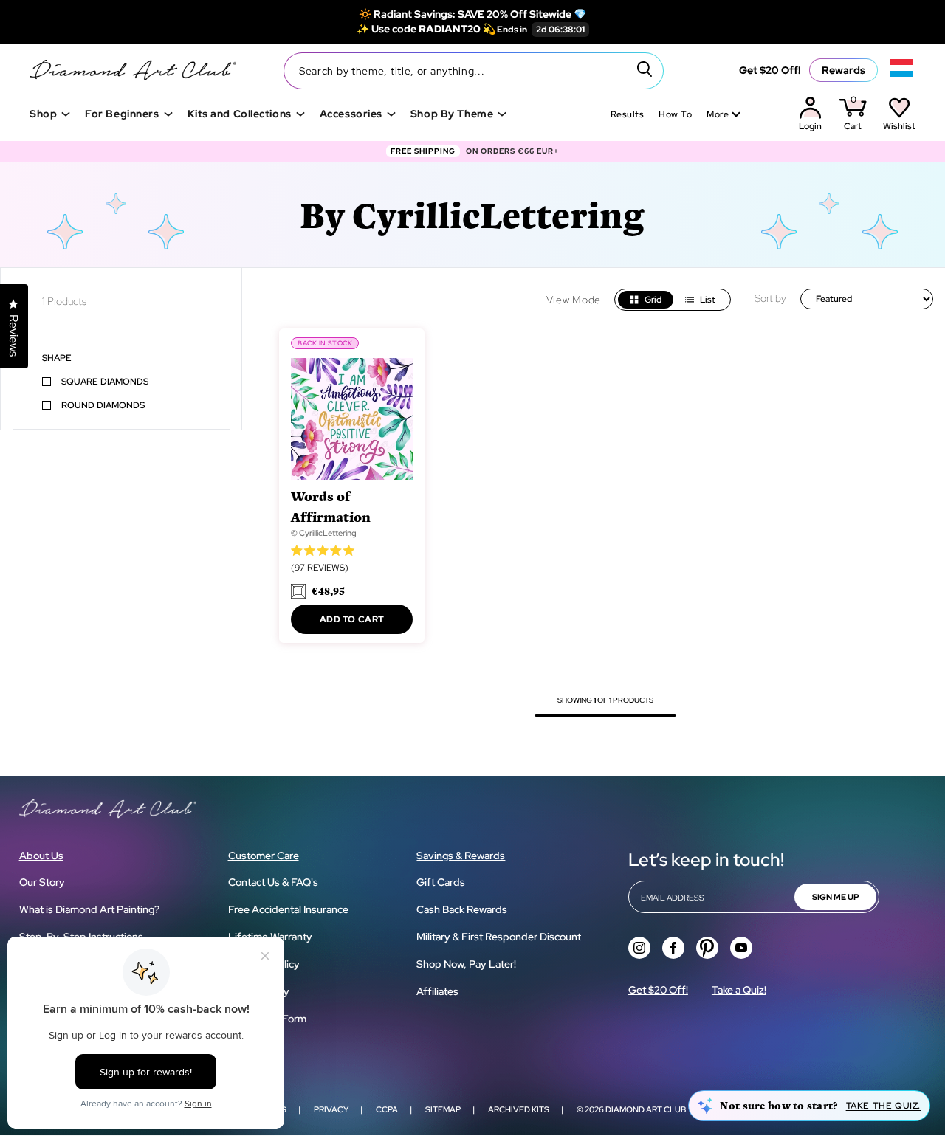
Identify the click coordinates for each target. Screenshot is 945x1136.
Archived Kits (518, 1109)
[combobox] (474, 70)
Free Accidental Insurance (288, 909)
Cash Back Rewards (461, 909)
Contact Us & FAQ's (273, 882)
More (718, 114)
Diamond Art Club (645, 1109)
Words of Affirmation (331, 506)
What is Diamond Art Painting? (89, 909)
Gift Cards (440, 882)
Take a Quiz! (739, 989)
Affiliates (437, 991)
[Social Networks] (639, 948)
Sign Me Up (835, 897)
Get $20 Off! (769, 70)
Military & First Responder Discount (498, 936)
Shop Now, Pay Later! (466, 964)
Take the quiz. (883, 1106)
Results (627, 114)
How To (675, 114)
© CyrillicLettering (324, 533)
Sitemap (443, 1109)
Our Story (42, 882)
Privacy (331, 1109)
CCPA (387, 1109)
